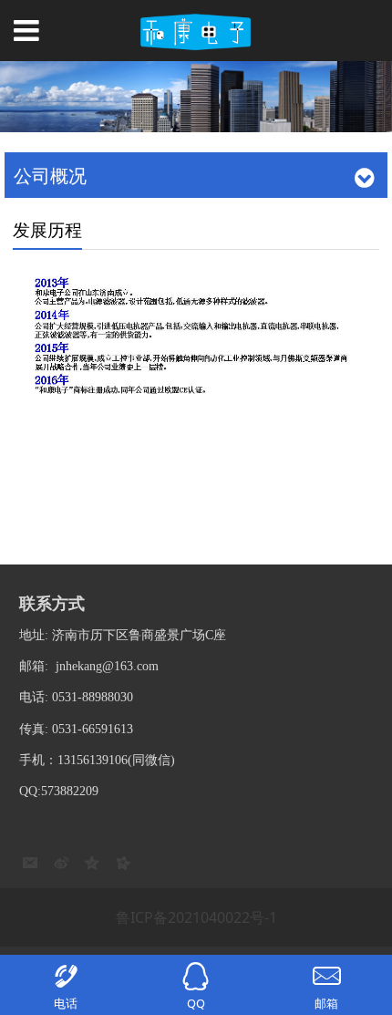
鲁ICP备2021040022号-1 (196, 917)
